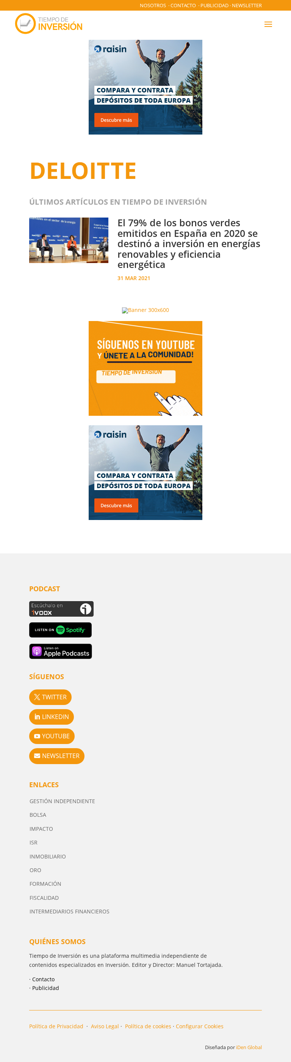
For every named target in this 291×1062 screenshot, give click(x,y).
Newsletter (247, 5)
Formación (45, 883)
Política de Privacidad (56, 1026)
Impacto (41, 828)
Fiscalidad (44, 897)
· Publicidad (44, 988)
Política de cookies (148, 1026)
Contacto (183, 5)
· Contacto (42, 979)
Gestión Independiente (62, 801)
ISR (34, 842)
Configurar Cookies (200, 1026)
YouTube (56, 736)
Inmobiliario (48, 856)
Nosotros (153, 5)
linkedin (55, 717)
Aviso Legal (105, 1026)
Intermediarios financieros (70, 911)
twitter (54, 697)
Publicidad (214, 5)
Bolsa (38, 814)
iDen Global (249, 1047)
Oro (35, 870)
